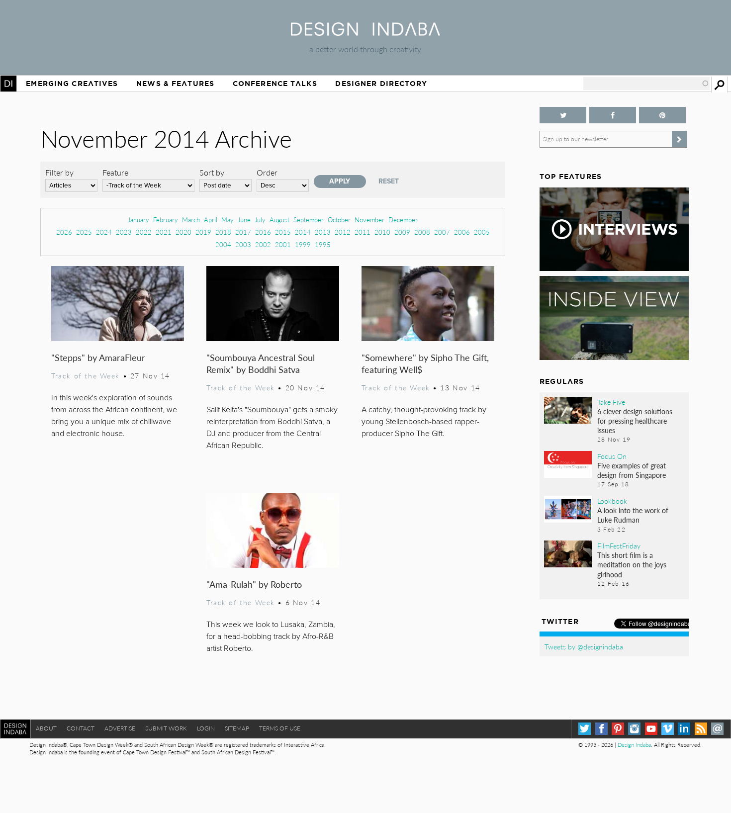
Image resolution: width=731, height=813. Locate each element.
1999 (303, 244)
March (191, 219)
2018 (223, 232)
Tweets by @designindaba (584, 646)
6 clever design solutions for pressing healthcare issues (634, 420)
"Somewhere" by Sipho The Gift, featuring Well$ (425, 363)
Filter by (59, 172)
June (244, 219)
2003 (243, 244)
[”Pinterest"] (662, 115)
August (279, 219)
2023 (124, 232)
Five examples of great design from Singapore (631, 470)
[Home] (365, 32)
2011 (362, 232)
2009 (402, 232)
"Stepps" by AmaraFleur (98, 357)
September (308, 219)
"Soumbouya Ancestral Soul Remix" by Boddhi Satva (260, 363)
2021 (164, 232)
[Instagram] (634, 729)
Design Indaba (634, 744)
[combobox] (646, 83)
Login (206, 728)
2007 (442, 232)
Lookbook (612, 501)
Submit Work (166, 728)
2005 (482, 232)
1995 (323, 244)
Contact (80, 728)
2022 (144, 232)
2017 (243, 232)
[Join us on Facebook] (612, 115)
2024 (104, 232)
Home (8, 83)
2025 (84, 232)
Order (267, 172)
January (138, 219)
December (403, 219)
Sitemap (237, 728)
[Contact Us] (717, 729)
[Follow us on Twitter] (563, 115)
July (260, 219)
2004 (223, 244)
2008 (422, 232)
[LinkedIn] (684, 729)
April (210, 219)
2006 (462, 232)
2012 (343, 232)
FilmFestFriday (618, 545)
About (46, 728)
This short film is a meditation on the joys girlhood (631, 564)
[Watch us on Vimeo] (667, 729)
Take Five (611, 402)
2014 (303, 232)
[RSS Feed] (701, 729)
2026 (64, 232)
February (165, 219)
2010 (382, 232)
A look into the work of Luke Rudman (632, 515)
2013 (323, 232)
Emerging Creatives (72, 84)
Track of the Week (85, 375)
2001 (283, 244)
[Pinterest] (618, 729)
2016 (263, 232)
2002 (263, 244)
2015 (283, 232)
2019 (203, 232)
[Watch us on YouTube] (651, 729)
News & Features (175, 84)
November (369, 219)
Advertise (119, 728)
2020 (183, 232)
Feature (115, 172)
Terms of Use (279, 728)
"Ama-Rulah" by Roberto (254, 584)
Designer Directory (381, 84)
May (227, 219)
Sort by (211, 172)
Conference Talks (275, 84)
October (339, 219)
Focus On (612, 456)
